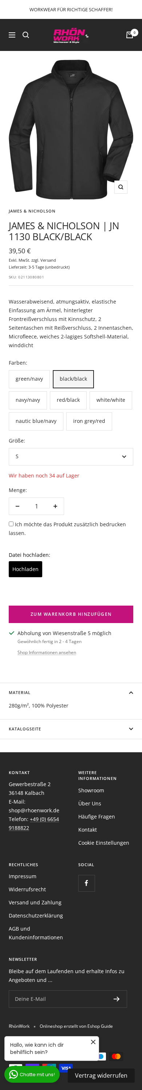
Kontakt (87, 829)
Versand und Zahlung (35, 902)
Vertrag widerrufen (101, 1075)
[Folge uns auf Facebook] (86, 883)
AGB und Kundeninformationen (36, 933)
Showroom (91, 790)
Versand (48, 260)
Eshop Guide (100, 1026)
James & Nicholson (32, 211)
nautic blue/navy (36, 420)
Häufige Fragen (96, 816)
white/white (110, 399)
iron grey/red (89, 420)
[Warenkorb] (129, 35)
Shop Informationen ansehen (46, 652)
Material (20, 692)
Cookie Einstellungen (103, 842)
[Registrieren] (117, 999)
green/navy (29, 378)
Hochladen (25, 569)
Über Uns (89, 803)
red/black (68, 399)
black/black (73, 378)
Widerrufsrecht (27, 889)
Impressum (22, 876)
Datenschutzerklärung (36, 915)
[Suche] (26, 35)
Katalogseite (25, 729)
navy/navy (28, 399)
